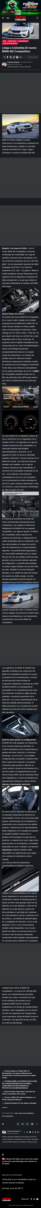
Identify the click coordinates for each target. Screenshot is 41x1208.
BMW (4, 41)
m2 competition (7, 1116)
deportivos (7, 850)
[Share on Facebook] (7, 57)
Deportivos (12, 41)
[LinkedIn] (38, 1132)
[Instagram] (33, 1132)
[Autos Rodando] (20, 18)
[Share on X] (10, 57)
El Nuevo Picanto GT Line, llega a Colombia (20, 1103)
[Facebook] (31, 1199)
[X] (27, 1132)
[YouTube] (30, 1132)
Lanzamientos (23, 41)
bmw (16, 1113)
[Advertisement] (20, 93)
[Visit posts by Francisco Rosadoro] (4, 64)
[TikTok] (35, 1132)
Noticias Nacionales (10, 43)
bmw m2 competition (26, 1113)
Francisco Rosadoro (13, 62)
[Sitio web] (24, 1132)
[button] (4, 18)
